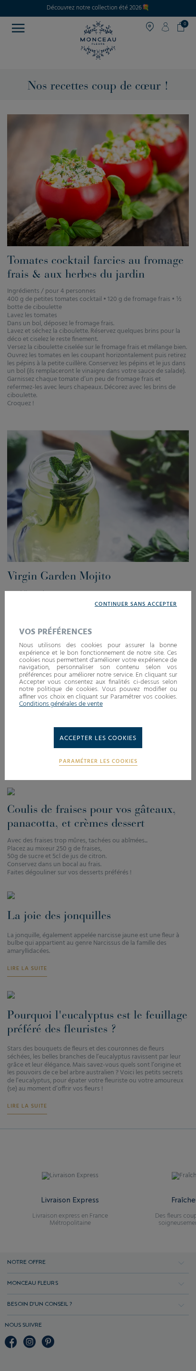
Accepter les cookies (98, 738)
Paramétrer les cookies (98, 762)
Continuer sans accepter (136, 604)
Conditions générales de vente (61, 704)
